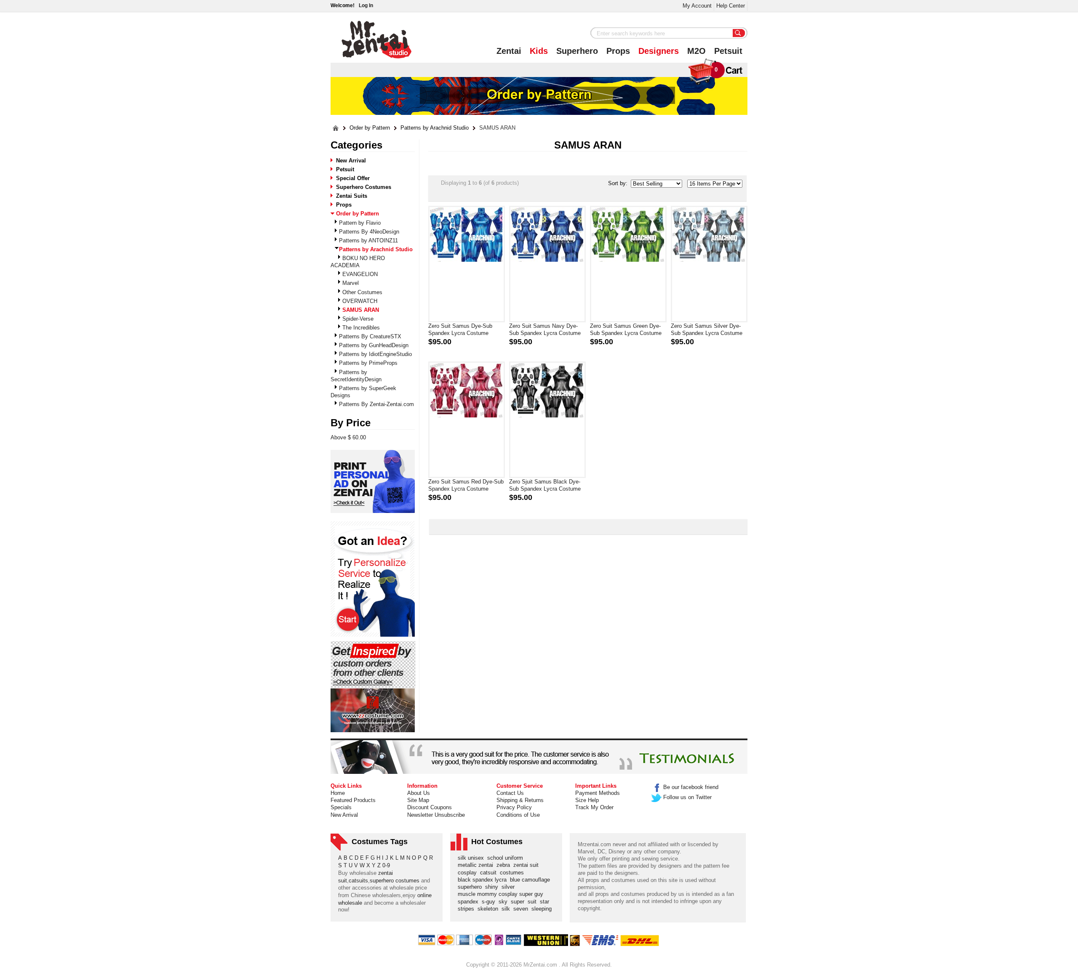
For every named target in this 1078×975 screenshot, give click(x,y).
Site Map (418, 800)
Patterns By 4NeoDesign (369, 231)
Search (739, 33)
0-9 (386, 865)
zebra (504, 865)
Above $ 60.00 (348, 437)
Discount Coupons (429, 807)
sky (505, 901)
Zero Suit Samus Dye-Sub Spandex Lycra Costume (460, 329)
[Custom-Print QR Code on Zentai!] (373, 481)
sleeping (543, 909)
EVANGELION (360, 274)
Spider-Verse (358, 319)
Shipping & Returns (520, 800)
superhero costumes (394, 880)
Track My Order (594, 807)
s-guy (490, 901)
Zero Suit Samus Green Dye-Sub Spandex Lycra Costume (626, 329)
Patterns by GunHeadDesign (373, 345)
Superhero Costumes (363, 187)
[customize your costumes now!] (373, 579)
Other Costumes (362, 292)
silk (507, 909)
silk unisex (472, 858)
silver (510, 887)
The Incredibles (361, 327)
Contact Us (510, 793)
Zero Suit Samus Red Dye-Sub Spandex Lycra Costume (466, 485)
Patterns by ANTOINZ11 (368, 240)
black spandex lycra (484, 880)
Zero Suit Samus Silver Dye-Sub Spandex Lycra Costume (706, 329)
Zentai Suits (351, 196)
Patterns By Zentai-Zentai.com (376, 404)
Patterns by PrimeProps (368, 363)
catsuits (358, 880)
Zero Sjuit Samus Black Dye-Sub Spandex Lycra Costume (545, 485)
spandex (470, 901)
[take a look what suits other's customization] (373, 664)
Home (338, 793)
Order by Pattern (370, 128)
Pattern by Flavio (360, 223)
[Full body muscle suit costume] (373, 710)
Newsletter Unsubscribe (436, 815)
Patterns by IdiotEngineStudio (375, 354)
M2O (696, 51)
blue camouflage (531, 880)
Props (618, 51)
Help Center (730, 6)
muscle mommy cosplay (488, 894)
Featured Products (353, 800)
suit (534, 901)
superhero (471, 887)
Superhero (577, 51)
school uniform (506, 858)
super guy (533, 894)
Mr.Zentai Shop (376, 39)
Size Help (587, 800)
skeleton (490, 909)
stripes (468, 909)
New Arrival (351, 160)
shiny (493, 887)
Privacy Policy (514, 807)
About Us (418, 793)
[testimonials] (539, 757)
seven (522, 909)
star (546, 901)
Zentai (508, 51)
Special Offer (353, 178)
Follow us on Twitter (687, 797)
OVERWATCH (359, 301)
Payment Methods (597, 793)
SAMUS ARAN (497, 128)
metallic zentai (477, 865)
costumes (513, 872)
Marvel (350, 283)
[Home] (336, 128)
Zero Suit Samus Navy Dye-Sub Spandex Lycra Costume (545, 329)
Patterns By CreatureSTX (370, 336)
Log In (366, 5)
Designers (658, 51)
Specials (341, 807)
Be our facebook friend (690, 787)
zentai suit (527, 865)
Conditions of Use (518, 815)
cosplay (469, 872)
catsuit (490, 872)
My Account (697, 6)
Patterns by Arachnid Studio (434, 128)
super (519, 901)
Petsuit (728, 51)
